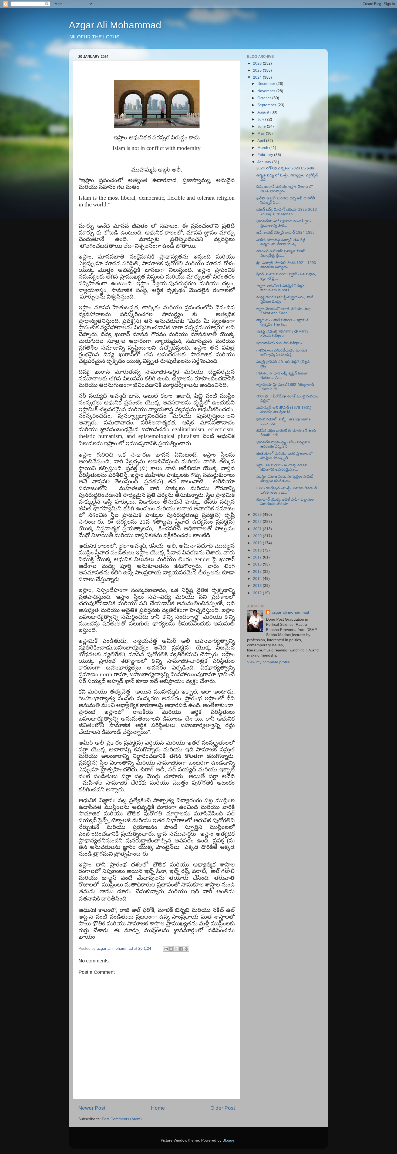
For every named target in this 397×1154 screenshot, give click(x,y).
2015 (258, 572)
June (262, 126)
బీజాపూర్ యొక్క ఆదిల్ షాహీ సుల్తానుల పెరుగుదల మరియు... (285, 501)
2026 (258, 63)
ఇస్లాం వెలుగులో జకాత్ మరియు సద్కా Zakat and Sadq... (284, 311)
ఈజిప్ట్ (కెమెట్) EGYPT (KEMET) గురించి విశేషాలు (282, 334)
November (266, 91)
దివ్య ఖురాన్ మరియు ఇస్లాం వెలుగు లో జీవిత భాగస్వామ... (284, 189)
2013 (258, 586)
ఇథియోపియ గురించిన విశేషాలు (279, 343)
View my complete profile (268, 662)
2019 (258, 543)
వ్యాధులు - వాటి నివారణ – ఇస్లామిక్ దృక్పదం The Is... (282, 322)
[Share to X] (176, 949)
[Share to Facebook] (181, 949)
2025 (258, 70)
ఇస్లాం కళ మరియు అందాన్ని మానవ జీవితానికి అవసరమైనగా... (282, 467)
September (267, 105)
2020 (258, 536)
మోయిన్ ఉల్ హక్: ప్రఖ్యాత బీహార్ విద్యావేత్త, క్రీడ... (280, 253)
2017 (258, 557)
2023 (258, 515)
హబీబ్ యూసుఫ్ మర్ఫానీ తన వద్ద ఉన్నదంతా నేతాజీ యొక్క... (280, 242)
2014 (258, 579)
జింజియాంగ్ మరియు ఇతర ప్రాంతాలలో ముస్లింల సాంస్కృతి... (284, 455)
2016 (258, 564)
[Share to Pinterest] (186, 949)
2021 (258, 529)
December (266, 84)
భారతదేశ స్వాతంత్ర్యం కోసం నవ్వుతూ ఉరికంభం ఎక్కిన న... (283, 444)
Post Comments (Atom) (122, 1119)
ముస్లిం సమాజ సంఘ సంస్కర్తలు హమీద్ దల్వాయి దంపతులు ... (285, 478)
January (264, 162)
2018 (258, 550)
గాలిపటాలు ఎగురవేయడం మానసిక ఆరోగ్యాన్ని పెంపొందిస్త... (281, 352)
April (261, 141)
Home (158, 1108)
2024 (258, 77)
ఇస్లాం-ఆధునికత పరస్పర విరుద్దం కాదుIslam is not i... (280, 288)
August (263, 112)
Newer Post (91, 1108)
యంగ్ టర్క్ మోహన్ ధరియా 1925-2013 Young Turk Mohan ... (286, 212)
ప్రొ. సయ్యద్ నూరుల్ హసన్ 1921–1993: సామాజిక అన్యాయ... (286, 265)
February (265, 155)
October (264, 98)
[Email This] (166, 949)
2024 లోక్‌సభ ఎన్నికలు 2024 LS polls (285, 168)
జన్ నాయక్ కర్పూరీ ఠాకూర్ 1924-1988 (285, 232)
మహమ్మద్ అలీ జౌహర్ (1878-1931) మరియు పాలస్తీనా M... (283, 410)
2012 (258, 593)
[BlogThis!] (171, 949)
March (263, 148)
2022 (258, 522)
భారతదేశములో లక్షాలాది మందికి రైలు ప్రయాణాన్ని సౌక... (283, 223)
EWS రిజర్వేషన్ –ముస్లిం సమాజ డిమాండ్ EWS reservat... (286, 490)
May (261, 133)
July (261, 119)
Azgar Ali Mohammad (115, 25)
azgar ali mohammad (290, 612)
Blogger (229, 1140)
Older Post (222, 1108)
